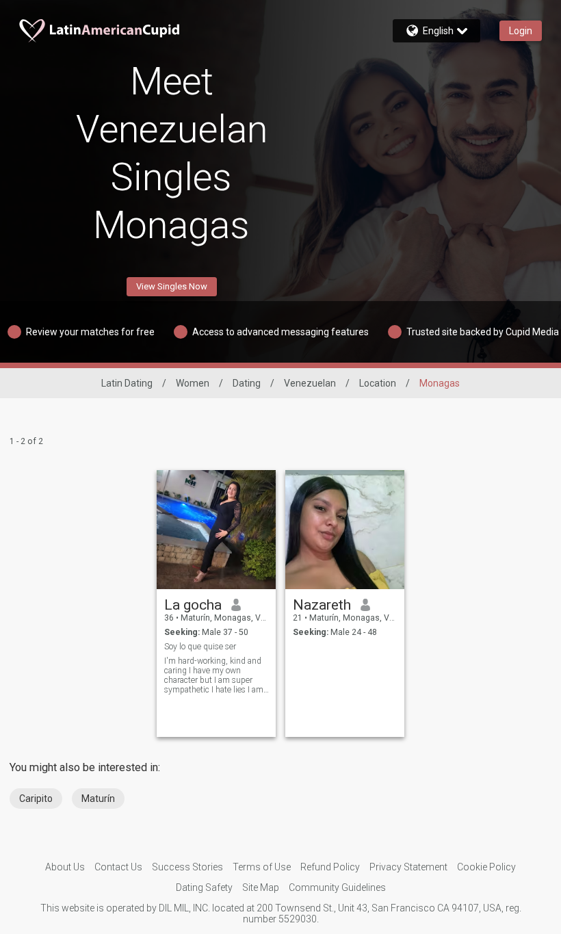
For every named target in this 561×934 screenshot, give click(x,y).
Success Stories (187, 866)
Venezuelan (310, 383)
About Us (65, 866)
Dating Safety (204, 887)
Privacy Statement (408, 866)
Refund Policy (330, 866)
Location (377, 383)
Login (520, 30)
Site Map (260, 887)
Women (192, 383)
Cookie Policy (486, 866)
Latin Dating (127, 383)
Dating (247, 383)
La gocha (193, 605)
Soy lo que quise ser (200, 646)
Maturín (98, 798)
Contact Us (118, 866)
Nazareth (322, 605)
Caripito (36, 798)
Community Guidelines (337, 887)
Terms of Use (262, 866)
